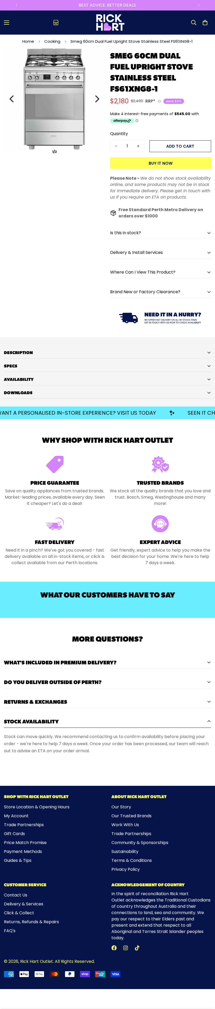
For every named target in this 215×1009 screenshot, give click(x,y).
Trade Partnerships (24, 825)
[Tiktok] (137, 948)
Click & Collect (19, 913)
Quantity (119, 134)
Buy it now (161, 163)
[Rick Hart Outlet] (110, 22)
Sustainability (124, 851)
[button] (205, 23)
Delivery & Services (23, 904)
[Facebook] (114, 948)
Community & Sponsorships (139, 843)
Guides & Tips (17, 860)
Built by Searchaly (107, 987)
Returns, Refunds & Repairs (31, 922)
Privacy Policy (125, 869)
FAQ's (9, 931)
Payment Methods (23, 851)
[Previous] (16, 5)
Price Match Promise (25, 843)
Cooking (52, 41)
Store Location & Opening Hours (36, 807)
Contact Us (15, 895)
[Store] (55, 22)
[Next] (199, 5)
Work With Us (125, 825)
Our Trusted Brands (131, 816)
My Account (16, 816)
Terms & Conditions (131, 860)
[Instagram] (125, 948)
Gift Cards (14, 834)
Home (28, 41)
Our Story (121, 807)
